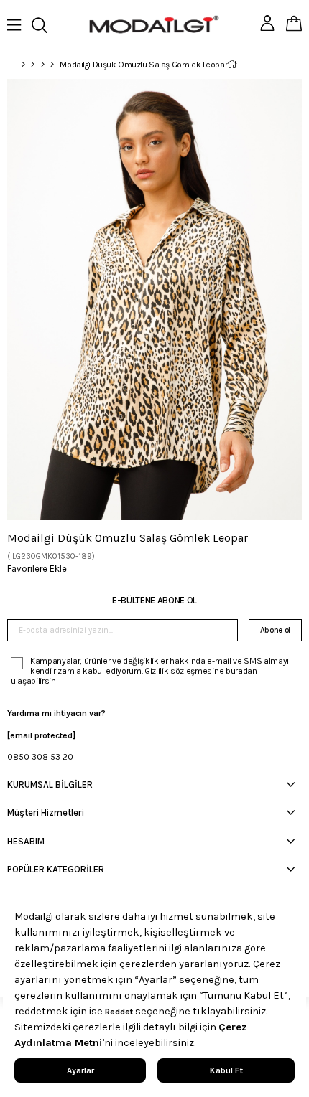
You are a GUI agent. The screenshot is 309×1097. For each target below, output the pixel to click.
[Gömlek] (52, 64)
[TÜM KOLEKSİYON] (32, 64)
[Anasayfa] (23, 64)
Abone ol (275, 630)
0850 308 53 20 (40, 757)
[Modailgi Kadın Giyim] (43, 64)
